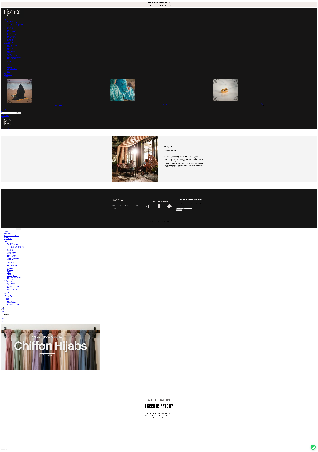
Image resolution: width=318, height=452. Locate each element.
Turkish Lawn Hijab (12, 23)
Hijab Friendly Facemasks (14, 57)
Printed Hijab (10, 21)
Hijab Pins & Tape (12, 45)
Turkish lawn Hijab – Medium (18, 24)
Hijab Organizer (11, 58)
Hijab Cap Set (11, 36)
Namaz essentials (59, 105)
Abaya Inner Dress (12, 69)
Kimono (9, 67)
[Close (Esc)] (1, 449)
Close (2, 308)
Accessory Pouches (12, 55)
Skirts (8, 70)
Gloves (9, 52)
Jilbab (8, 72)
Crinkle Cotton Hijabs (13, 37)
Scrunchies (10, 46)
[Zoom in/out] (6, 449)
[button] (313, 447)
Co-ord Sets (10, 61)
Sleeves (9, 54)
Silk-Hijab (10, 40)
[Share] (3, 449)
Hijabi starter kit (265, 104)
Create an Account (5, 317)
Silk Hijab (10, 261)
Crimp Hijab (10, 39)
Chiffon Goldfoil (11, 31)
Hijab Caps (10, 48)
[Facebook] (148, 206)
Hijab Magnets (11, 51)
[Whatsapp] (169, 206)
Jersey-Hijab (10, 42)
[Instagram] (159, 206)
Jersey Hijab (10, 262)
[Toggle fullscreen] (4, 449)
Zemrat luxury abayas (162, 104)
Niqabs (9, 49)
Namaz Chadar (11, 63)
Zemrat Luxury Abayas (13, 66)
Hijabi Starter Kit (11, 301)
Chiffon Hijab (11, 28)
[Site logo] (12, 17)
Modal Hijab (10, 27)
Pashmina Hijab (11, 30)
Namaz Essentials (11, 302)
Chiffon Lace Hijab (12, 33)
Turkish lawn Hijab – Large (18, 26)
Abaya (9, 64)
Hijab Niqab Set (11, 34)
